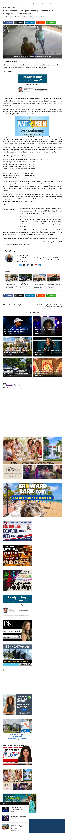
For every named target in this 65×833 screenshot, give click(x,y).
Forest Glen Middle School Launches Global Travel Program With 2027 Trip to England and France (39, 285)
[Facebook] (28, 265)
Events (16, 280)
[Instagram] (31, 265)
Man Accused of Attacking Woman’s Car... (19, 817)
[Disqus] (32, 403)
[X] (24, 265)
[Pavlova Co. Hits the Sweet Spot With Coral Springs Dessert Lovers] (47, 367)
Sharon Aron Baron (11, 16)
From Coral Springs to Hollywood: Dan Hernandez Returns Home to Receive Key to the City (53, 285)
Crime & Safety (13, 3)
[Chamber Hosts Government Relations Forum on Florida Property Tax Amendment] (17, 347)
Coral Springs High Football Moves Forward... (18, 808)
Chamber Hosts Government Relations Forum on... (17, 826)
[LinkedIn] (39, 265)
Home (4, 3)
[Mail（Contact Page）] (20, 265)
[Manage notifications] (4, 828)
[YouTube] (35, 265)
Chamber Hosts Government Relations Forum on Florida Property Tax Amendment (11, 285)
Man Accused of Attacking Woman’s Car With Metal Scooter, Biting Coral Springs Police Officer (47, 329)
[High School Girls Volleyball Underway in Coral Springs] (47, 347)
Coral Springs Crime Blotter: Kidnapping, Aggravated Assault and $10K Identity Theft (25, 285)
